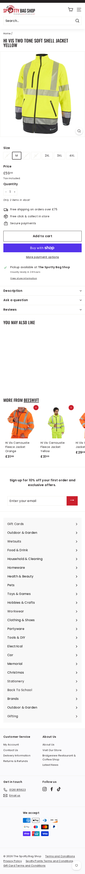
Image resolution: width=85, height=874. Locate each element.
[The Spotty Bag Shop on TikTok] (59, 789)
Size (6, 148)
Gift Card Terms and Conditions (24, 865)
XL (35, 156)
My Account (11, 744)
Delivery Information (16, 755)
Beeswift (31, 400)
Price (7, 166)
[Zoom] (79, 131)
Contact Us (10, 750)
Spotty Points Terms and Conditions (49, 861)
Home (6, 33)
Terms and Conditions (60, 856)
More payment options (42, 257)
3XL (59, 156)
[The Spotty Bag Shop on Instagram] (44, 789)
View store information (23, 278)
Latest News (50, 765)
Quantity (10, 184)
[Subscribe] (72, 501)
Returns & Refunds (15, 761)
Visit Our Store (51, 750)
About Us (48, 744)
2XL (47, 156)
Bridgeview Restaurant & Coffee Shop (59, 757)
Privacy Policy (12, 861)
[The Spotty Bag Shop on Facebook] (52, 789)
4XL (72, 156)
